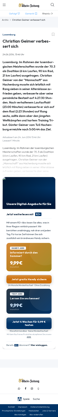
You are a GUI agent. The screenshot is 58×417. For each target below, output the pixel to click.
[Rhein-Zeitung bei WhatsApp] (19, 388)
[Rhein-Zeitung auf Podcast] (38, 388)
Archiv (5, 19)
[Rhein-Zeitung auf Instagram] (32, 388)
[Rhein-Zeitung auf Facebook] (25, 388)
